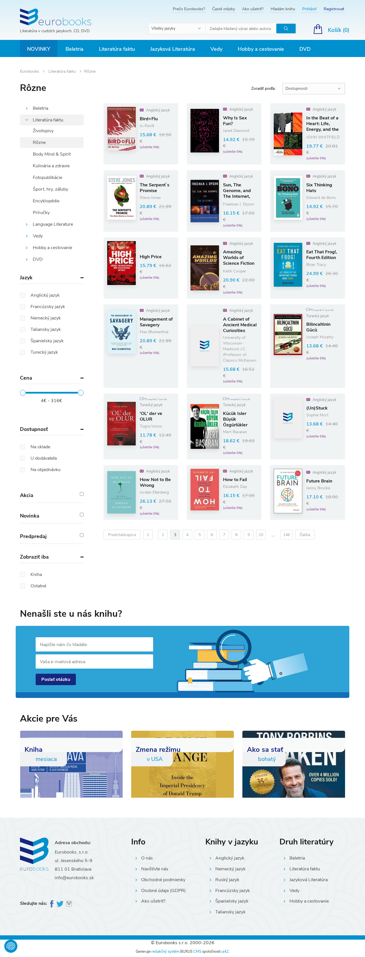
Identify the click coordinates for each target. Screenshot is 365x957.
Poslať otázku (55, 679)
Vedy (216, 49)
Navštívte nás (154, 869)
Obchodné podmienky (163, 880)
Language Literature (53, 224)
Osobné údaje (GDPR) (163, 890)
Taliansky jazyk (230, 912)
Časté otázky (223, 9)
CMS (197, 951)
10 (261, 534)
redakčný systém (165, 951)
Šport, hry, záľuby (50, 189)
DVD (305, 49)
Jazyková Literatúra (172, 49)
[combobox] (177, 28)
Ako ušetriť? (252, 9)
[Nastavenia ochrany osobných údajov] (10, 946)
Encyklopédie (46, 201)
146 (286, 534)
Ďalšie (305, 534)
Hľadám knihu (283, 9)
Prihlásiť (309, 9)
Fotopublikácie (47, 177)
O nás (147, 858)
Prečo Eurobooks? (189, 9)
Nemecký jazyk (230, 869)
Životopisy (43, 131)
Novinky (38, 49)
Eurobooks (30, 71)
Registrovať (334, 9)
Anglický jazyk (229, 858)
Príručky (41, 212)
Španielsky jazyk (231, 901)
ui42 (225, 951)
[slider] (23, 393)
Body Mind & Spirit (52, 154)
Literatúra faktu (117, 49)
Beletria (75, 49)
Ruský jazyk (227, 880)
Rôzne (39, 142)
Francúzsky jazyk (232, 890)
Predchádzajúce (122, 534)
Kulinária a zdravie (51, 166)
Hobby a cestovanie (261, 49)
